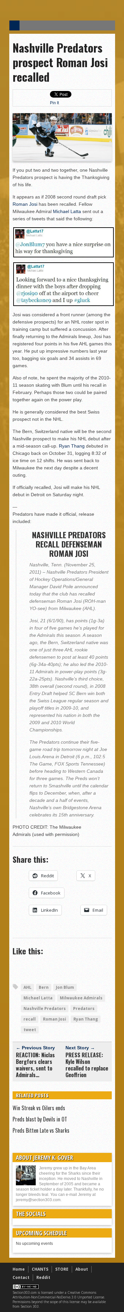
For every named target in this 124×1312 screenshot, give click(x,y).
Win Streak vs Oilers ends (39, 1108)
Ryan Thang (72, 446)
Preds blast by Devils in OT (40, 1119)
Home (19, 1269)
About (81, 1269)
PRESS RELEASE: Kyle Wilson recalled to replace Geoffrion (86, 1065)
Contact (21, 1277)
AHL (27, 987)
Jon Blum (65, 987)
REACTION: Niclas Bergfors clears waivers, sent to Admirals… (35, 1065)
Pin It (54, 103)
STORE (61, 1269)
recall (29, 1019)
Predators (84, 1008)
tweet (29, 1029)
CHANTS (40, 1269)
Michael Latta (67, 211)
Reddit (43, 1277)
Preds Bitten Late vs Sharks (41, 1130)
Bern (44, 987)
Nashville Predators (44, 1008)
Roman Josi (25, 204)
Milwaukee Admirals (81, 998)
